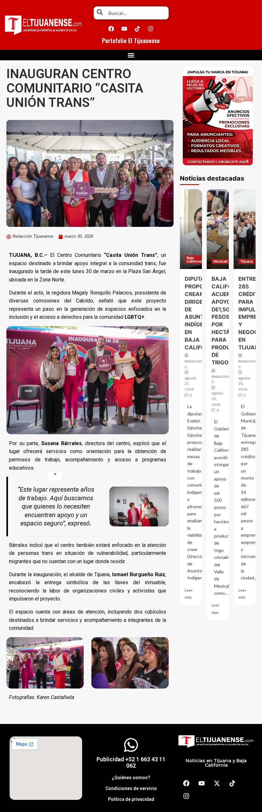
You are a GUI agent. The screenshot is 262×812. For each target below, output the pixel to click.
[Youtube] (124, 28)
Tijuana (246, 261)
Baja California (195, 260)
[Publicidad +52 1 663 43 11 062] (131, 745)
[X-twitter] (217, 783)
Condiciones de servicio (131, 788)
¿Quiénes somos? (131, 777)
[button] (131, 55)
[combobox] (131, 12)
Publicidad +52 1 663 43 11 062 (131, 762)
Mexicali (220, 261)
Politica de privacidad (131, 799)
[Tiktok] (137, 28)
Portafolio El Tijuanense (131, 40)
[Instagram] (150, 28)
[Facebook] (111, 28)
